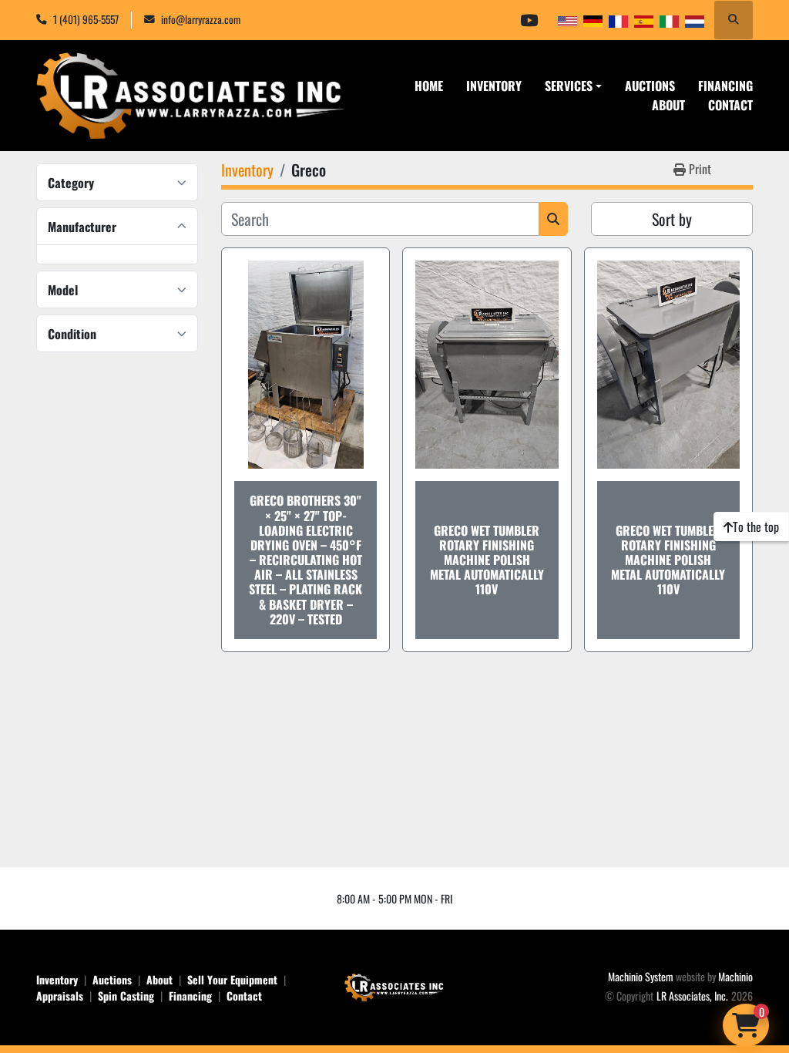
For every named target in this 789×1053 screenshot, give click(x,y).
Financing (725, 85)
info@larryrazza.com (200, 19)
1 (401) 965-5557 (86, 19)
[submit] (553, 219)
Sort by (672, 218)
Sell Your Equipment (232, 979)
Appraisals (59, 995)
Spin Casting (126, 995)
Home (429, 85)
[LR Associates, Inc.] (394, 985)
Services (569, 85)
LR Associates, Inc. (692, 995)
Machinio (735, 976)
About (668, 105)
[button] (573, 85)
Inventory (494, 85)
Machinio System (640, 976)
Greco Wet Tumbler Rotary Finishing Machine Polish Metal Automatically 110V (487, 560)
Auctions (650, 85)
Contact (730, 105)
